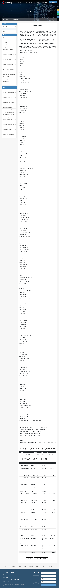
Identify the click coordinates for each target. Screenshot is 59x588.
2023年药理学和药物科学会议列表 (8, 64)
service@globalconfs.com (16, 581)
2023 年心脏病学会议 (6, 39)
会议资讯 (30, 2)
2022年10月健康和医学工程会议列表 (8, 69)
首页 (4, 19)
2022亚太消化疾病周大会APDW (7, 47)
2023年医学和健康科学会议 (7, 59)
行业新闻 (10, 19)
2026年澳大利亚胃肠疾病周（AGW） (8, 107)
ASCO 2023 (5, 37)
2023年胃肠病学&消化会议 (7, 81)
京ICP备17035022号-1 (6, 585)
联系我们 (38, 2)
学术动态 (4, 31)
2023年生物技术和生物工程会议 (7, 52)
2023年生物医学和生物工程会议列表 (8, 54)
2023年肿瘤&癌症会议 (6, 76)
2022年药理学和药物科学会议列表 (8, 66)
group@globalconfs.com (15, 579)
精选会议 (19, 2)
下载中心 (34, 2)
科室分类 (16, 2)
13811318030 (11, 574)
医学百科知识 (5, 26)
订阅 (48, 584)
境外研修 (23, 2)
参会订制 (43, 566)
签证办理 (27, 2)
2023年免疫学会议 (15, 19)
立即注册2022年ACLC (6, 71)
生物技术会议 (5, 42)
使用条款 (19, 566)
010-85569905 (11, 572)
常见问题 (13, 566)
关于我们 (7, 566)
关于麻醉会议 (5, 44)
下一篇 (37, 558)
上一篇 (30, 558)
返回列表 (44, 558)
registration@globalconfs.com (16, 577)
